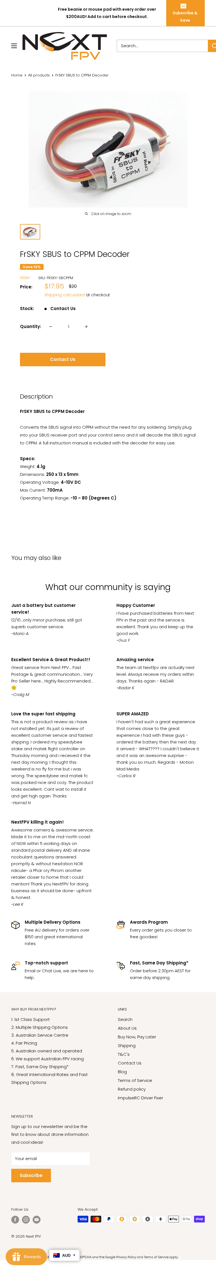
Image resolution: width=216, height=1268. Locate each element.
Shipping (127, 1045)
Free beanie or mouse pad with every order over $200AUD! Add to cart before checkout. (107, 12)
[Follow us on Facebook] (15, 1220)
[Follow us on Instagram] (26, 1220)
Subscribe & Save (185, 16)
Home (16, 75)
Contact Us (62, 359)
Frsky (25, 278)
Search (125, 1019)
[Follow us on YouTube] (36, 1220)
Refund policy (132, 1089)
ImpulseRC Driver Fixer (140, 1098)
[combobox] (162, 46)
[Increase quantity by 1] (86, 327)
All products (39, 75)
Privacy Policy (126, 1257)
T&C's (124, 1054)
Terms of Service (135, 1080)
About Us (127, 1028)
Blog (122, 1072)
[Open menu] (14, 46)
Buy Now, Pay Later (137, 1037)
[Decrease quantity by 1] (51, 327)
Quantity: (30, 326)
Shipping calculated (64, 295)
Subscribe (31, 1175)
